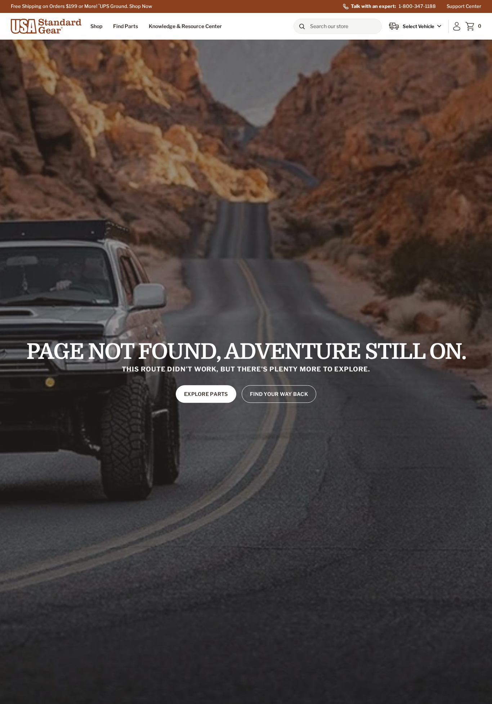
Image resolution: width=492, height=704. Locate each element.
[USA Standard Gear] (46, 26)
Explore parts (206, 394)
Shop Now (140, 6)
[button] (96, 26)
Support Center (464, 6)
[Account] (456, 26)
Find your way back (279, 394)
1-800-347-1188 (417, 6)
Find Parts (125, 26)
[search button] (302, 26)
